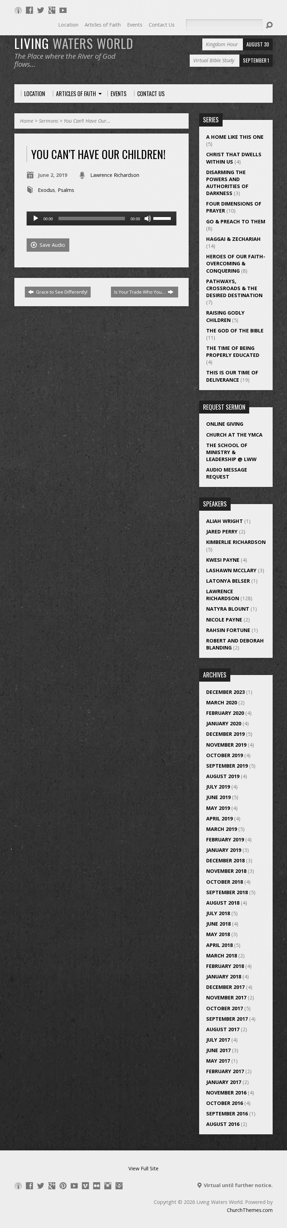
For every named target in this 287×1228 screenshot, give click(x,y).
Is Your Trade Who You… (140, 292)
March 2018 (221, 955)
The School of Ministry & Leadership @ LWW (231, 452)
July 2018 (218, 913)
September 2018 (227, 892)
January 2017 (223, 1082)
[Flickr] (96, 1185)
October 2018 (224, 881)
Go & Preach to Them (235, 221)
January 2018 (223, 976)
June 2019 (218, 797)
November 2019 (226, 744)
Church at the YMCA (234, 434)
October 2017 (224, 1008)
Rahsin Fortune (228, 630)
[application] (101, 218)
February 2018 (225, 966)
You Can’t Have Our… (87, 120)
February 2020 (225, 713)
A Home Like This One (235, 137)
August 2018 (222, 902)
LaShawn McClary (231, 570)
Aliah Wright (224, 521)
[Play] (35, 218)
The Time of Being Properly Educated (232, 351)
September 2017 (227, 1018)
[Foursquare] (118, 1185)
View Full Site (143, 1168)
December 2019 (225, 734)
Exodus (46, 190)
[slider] (163, 217)
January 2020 (223, 723)
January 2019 (223, 850)
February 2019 (225, 839)
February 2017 (225, 1071)
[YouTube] (62, 10)
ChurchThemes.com (250, 1210)
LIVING (73, 43)
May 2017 (218, 1060)
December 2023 (225, 692)
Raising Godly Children (225, 316)
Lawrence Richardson (114, 175)
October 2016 (224, 1103)
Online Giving (224, 424)
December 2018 (225, 860)
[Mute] (147, 218)
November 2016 (226, 1092)
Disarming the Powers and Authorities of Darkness (227, 182)
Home (26, 120)
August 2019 (222, 776)
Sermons (48, 120)
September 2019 (227, 765)
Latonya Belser (228, 580)
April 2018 (219, 945)
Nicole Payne (224, 619)
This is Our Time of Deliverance (232, 376)
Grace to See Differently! (61, 292)
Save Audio (51, 245)
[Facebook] (29, 10)
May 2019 (218, 808)
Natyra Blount (227, 608)
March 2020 (221, 702)
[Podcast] (18, 10)
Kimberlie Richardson (236, 542)
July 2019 (218, 786)
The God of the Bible (235, 330)
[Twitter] (40, 10)
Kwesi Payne (222, 559)
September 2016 (227, 1113)
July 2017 (218, 1039)
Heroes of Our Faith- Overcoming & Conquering (235, 263)
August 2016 (222, 1124)
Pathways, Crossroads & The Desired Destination (234, 288)
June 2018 (218, 923)
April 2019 (219, 818)
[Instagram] (107, 1185)
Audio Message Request (226, 473)
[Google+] (51, 10)
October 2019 (224, 755)
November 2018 (226, 871)
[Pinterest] (62, 1185)
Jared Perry (222, 531)
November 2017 (226, 997)
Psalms (66, 190)
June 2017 (218, 1050)
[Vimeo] (85, 1185)
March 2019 (221, 829)
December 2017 (225, 987)
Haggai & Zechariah (233, 239)
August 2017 (222, 1029)
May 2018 (218, 934)
